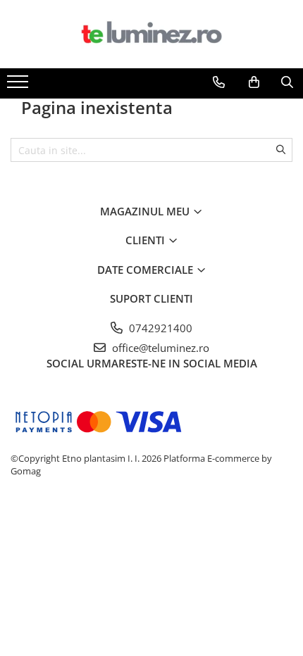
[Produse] (19, 85)
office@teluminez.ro (159, 348)
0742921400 (159, 328)
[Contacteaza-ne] (219, 82)
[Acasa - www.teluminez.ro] (151, 34)
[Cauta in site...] (287, 82)
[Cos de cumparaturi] (254, 82)
